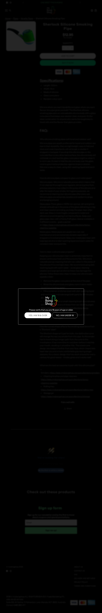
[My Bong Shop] (51, 301)
